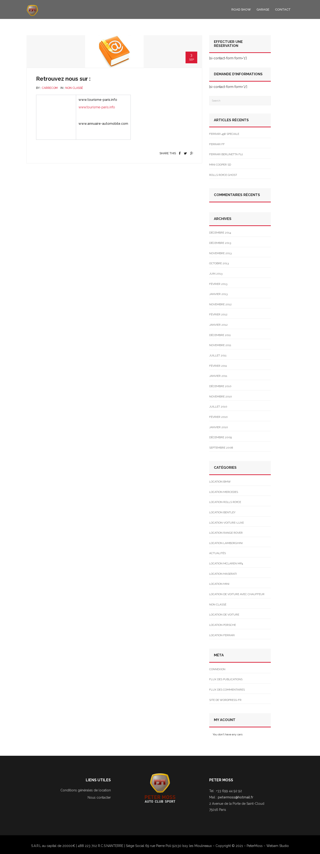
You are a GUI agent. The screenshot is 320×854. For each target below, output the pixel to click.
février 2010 (218, 417)
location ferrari (222, 635)
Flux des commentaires (227, 689)
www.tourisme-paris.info (96, 107)
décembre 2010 (220, 386)
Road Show (241, 9)
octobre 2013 (219, 263)
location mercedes (223, 492)
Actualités (217, 553)
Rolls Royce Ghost (223, 175)
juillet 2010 (218, 406)
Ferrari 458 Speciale (224, 134)
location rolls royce (225, 502)
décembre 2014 (220, 232)
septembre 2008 (221, 447)
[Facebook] (180, 153)
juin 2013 (215, 273)
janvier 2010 (218, 427)
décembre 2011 (220, 335)
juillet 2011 (218, 355)
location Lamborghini (226, 543)
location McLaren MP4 (226, 563)
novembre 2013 (220, 253)
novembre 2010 (220, 396)
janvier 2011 (218, 376)
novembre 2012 (220, 304)
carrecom (50, 88)
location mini (219, 584)
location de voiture (224, 614)
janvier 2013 (218, 294)
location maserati (223, 573)
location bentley (222, 512)
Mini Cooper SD (220, 164)
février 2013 (218, 284)
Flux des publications (225, 679)
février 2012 (218, 314)
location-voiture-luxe (226, 522)
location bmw (220, 481)
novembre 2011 (220, 345)
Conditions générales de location (85, 790)
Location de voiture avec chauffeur (236, 594)
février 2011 (218, 365)
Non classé (74, 88)
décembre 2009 (220, 437)
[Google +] (191, 153)
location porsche (222, 625)
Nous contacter (99, 797)
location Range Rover (226, 532)
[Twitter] (185, 153)
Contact (283, 9)
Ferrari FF (217, 144)
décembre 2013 (220, 243)
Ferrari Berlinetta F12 (226, 154)
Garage (263, 9)
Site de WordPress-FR (225, 700)
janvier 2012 (218, 324)
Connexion (217, 669)
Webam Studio (277, 846)
